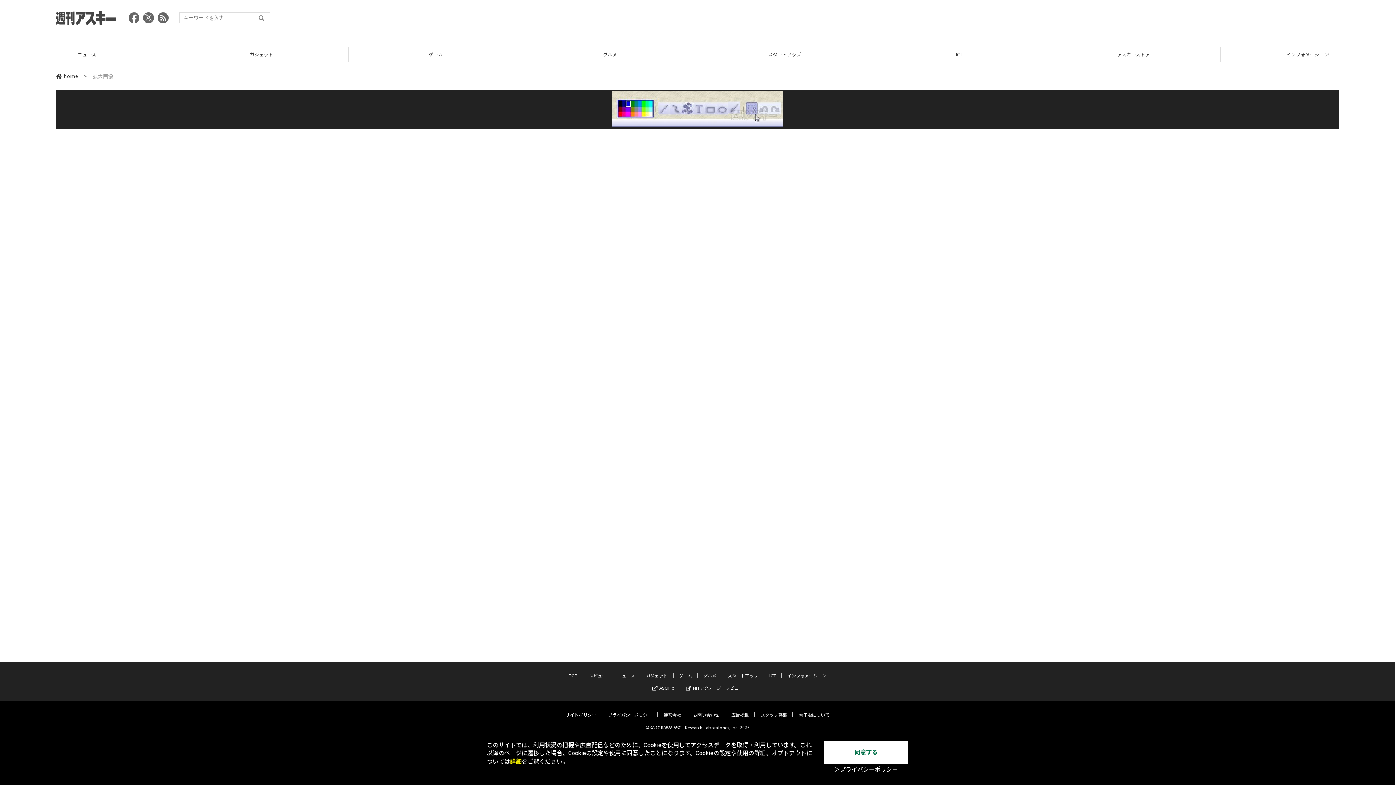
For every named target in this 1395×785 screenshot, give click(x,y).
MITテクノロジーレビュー (718, 688)
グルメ (436, 54)
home (71, 76)
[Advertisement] (1207, 20)
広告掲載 (740, 715)
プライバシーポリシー (630, 715)
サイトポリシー (581, 715)
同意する (866, 752)
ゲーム (261, 54)
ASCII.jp (667, 688)
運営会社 (672, 715)
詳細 (516, 761)
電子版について (814, 715)
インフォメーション (1133, 54)
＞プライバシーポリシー (866, 769)
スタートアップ (610, 54)
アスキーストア (959, 54)
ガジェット (87, 54)
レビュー (597, 675)
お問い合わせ (706, 715)
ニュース (626, 675)
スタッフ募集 (774, 715)
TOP (1307, 54)
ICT (784, 54)
